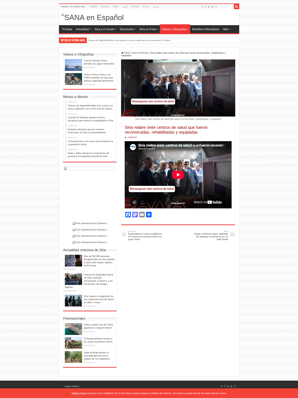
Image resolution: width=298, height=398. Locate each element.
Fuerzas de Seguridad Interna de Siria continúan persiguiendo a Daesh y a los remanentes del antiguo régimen (89, 280)
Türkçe (115, 6)
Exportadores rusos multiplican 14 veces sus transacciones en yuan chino (145, 235)
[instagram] (216, 7)
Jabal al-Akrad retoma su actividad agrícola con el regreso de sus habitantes (97, 355)
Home (126, 53)
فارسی (156, 6)
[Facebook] (206, 7)
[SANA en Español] (93, 17)
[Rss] (202, 7)
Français (105, 6)
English (93, 6)
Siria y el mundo (104, 29)
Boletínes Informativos (205, 29)
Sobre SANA (71, 386)
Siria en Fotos (147, 29)
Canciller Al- (94, 40)
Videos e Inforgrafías (174, 29)
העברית (145, 6)
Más (225, 29)
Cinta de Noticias (140, 53)
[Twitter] (208, 7)
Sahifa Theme (79, 393)
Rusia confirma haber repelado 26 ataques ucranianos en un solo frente (211, 235)
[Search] (236, 6)
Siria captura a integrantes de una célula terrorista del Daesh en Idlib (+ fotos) (99, 299)
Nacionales (127, 29)
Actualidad (82, 29)
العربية (125, 6)
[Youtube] (212, 7)
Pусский (135, 6)
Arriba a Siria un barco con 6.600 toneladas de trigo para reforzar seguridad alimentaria (98, 77)
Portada (67, 29)
